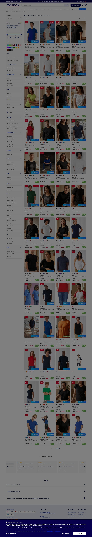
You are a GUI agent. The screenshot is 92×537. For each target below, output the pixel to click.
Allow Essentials (65, 533)
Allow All (80, 533)
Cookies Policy (50, 531)
